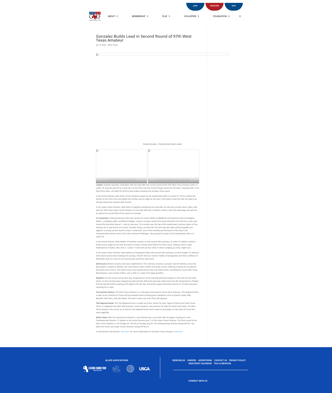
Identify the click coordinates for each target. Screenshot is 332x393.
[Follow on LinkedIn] (229, 381)
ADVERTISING (205, 360)
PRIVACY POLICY (237, 360)
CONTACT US (220, 360)
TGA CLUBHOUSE (222, 363)
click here (125, 331)
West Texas (113, 45)
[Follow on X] (218, 381)
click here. (178, 331)
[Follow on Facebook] (213, 381)
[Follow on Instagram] (224, 381)
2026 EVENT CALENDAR (201, 363)
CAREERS (191, 360)
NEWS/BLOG (178, 360)
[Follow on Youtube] (234, 381)
